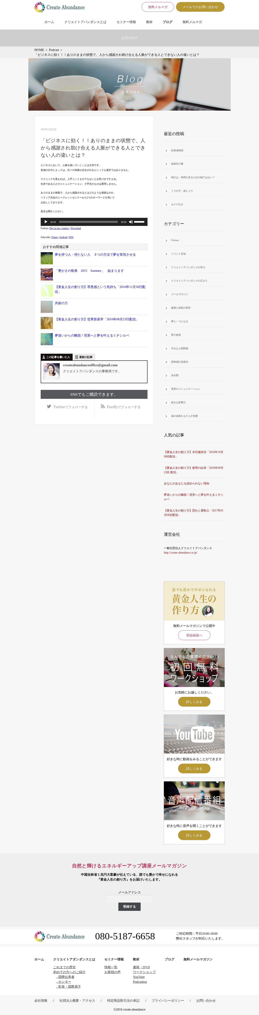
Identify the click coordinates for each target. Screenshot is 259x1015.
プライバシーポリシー (168, 1000)
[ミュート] (131, 222)
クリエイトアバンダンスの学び (188, 267)
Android (63, 237)
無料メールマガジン (198, 959)
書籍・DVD (141, 967)
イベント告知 (178, 253)
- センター (63, 981)
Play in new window (59, 228)
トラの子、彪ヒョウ (182, 190)
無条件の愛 (177, 163)
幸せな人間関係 (179, 348)
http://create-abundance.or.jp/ (180, 552)
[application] (94, 222)
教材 (149, 22)
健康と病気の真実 (181, 307)
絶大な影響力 (178, 402)
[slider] (139, 221)
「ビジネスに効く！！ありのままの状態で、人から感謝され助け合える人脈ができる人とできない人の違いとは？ (93, 148)
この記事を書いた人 (58, 357)
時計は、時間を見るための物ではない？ (193, 177)
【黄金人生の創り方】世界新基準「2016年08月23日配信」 (97, 319)
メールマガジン (179, 294)
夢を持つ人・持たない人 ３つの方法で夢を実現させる (95, 254)
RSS (71, 237)
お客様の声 (112, 972)
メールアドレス (129, 892)
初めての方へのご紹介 (69, 972)
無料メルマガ (158, 7)
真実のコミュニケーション (185, 388)
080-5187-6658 (125, 936)
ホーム (49, 22)
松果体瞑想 (177, 150)
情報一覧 (110, 967)
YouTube (139, 977)
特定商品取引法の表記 (123, 1000)
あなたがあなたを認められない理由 (186, 483)
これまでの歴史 (64, 967)
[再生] (46, 222)
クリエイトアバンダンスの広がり (189, 280)
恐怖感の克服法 (179, 361)
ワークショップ (144, 972)
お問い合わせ (206, 1000)
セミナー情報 (126, 22)
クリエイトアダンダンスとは (74, 959)
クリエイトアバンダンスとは (85, 22)
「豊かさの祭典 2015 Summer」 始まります (89, 270)
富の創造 (176, 334)
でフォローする (70, 406)
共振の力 (61, 303)
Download (76, 228)
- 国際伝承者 (65, 977)
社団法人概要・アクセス (77, 1000)
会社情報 (40, 1000)
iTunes (54, 237)
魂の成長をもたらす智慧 (184, 416)
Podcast (175, 240)
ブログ (167, 22)
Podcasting (140, 981)
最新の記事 (85, 357)
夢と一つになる (179, 321)
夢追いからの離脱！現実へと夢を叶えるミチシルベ (92, 335)
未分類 (174, 375)
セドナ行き (177, 204)
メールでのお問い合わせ (200, 7)
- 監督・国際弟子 (68, 986)
